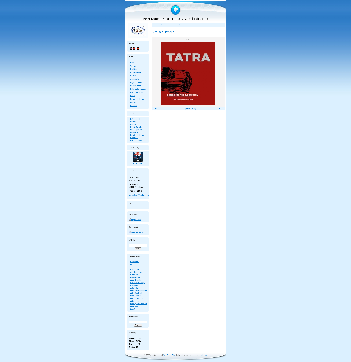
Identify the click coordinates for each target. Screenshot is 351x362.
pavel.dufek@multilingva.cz (140, 195)
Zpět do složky (190, 109)
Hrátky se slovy (136, 92)
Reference (134, 138)
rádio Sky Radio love (138, 291)
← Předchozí (158, 109)
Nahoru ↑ (203, 355)
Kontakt (133, 102)
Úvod (155, 25)
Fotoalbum (163, 25)
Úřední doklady (136, 140)
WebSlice (167, 355)
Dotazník (133, 106)
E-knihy (133, 76)
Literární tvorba (175, 25)
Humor (132, 122)
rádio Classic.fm (136, 298)
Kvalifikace (134, 69)
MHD (132, 264)
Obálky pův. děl (136, 130)
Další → (220, 109)
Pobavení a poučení (138, 89)
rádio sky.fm (135, 301)
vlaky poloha (135, 269)
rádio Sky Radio (136, 293)
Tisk (174, 355)
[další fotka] (220, 73)
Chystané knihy (136, 82)
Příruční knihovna (137, 99)
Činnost (133, 66)
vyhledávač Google (137, 283)
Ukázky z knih (136, 86)
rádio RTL (134, 288)
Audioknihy (134, 79)
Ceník (132, 96)
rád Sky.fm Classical (138, 304)
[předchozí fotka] (156, 73)
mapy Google (135, 280)
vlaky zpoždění (136, 267)
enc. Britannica (136, 272)
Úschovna (134, 285)
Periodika (134, 132)
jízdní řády (134, 262)
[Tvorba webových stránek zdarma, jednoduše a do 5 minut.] (161, 355)
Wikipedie (134, 275)
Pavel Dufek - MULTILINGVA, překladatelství (175, 18)
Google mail (135, 277)
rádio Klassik (135, 296)
